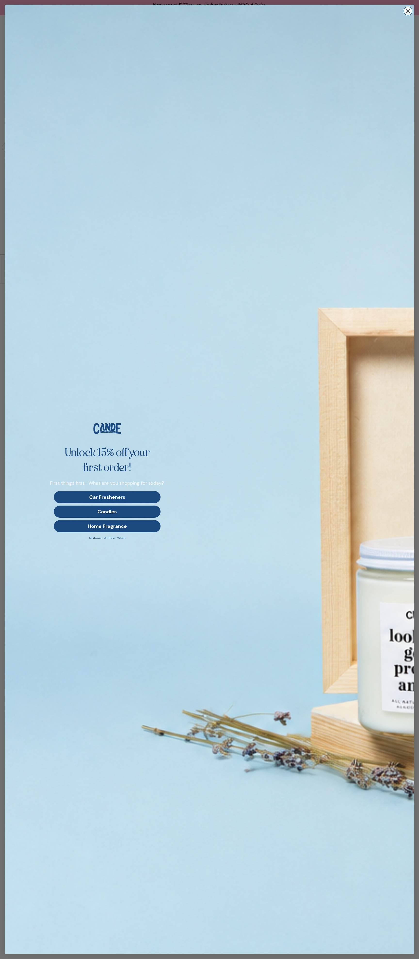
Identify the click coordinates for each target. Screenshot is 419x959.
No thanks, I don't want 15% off (107, 538)
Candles (107, 511)
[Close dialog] (408, 11)
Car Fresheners (107, 497)
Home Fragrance (107, 526)
